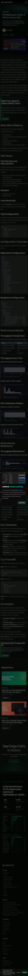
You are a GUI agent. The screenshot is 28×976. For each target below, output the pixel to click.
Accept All (24, 972)
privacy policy (8, 974)
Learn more (22, 502)
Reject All (18, 972)
